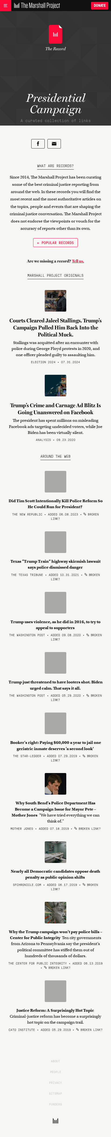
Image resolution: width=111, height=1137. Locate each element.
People (55, 1071)
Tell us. (78, 261)
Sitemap (55, 1093)
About (55, 1061)
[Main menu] (5, 5)
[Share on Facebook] (38, 144)
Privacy (55, 1082)
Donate (100, 6)
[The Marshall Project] (35, 5)
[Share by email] (54, 144)
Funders (55, 1104)
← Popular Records (55, 242)
